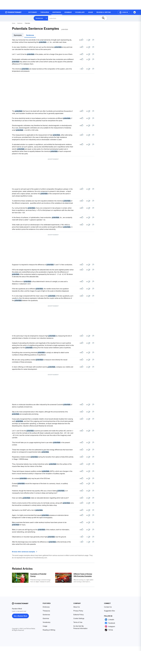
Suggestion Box (109, 611)
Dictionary (46, 607)
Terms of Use (77, 622)
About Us (76, 607)
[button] (123, 12)
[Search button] (104, 18)
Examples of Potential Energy (38, 575)
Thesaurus (46, 611)
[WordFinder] (134, 12)
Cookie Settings (78, 618)
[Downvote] (89, 40)
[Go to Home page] (13, 12)
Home (13, 23)
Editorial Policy (78, 614)
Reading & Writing (49, 630)
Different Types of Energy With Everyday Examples (83, 575)
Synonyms (18, 35)
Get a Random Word (20, 616)
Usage (45, 626)
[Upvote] (82, 40)
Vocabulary (46, 622)
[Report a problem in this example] (93, 40)
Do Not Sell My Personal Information (80, 627)
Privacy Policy (78, 611)
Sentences (39, 18)
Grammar (46, 618)
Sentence (19, 23)
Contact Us (108, 607)
